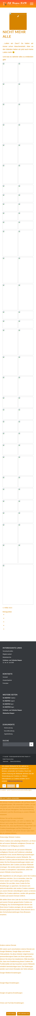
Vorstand (5, 677)
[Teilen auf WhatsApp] (6, 622)
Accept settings (11, 1013)
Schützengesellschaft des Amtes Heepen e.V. (19, 756)
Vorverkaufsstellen (8, 651)
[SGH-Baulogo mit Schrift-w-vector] (15, 4)
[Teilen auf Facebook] (6, 614)
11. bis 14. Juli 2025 (12, 661)
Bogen (8, 707)
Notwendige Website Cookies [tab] (10, 837)
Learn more (11, 786)
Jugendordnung (8, 734)
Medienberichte (7, 657)
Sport (8, 704)
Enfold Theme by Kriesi (8, 759)
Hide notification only (23, 1013)
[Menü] (30, 4)
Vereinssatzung (8, 728)
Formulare (5, 683)
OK (4, 786)
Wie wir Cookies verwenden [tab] (9, 798)
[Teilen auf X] (6, 618)
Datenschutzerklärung (14, 781)
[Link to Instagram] (6, 629)
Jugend (8, 701)
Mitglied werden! (7, 654)
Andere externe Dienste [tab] (8, 945)
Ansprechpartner (7, 680)
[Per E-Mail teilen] (6, 625)
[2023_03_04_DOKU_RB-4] (18, 21)
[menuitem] (30, 4)
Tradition (9, 698)
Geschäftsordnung (9, 731)
